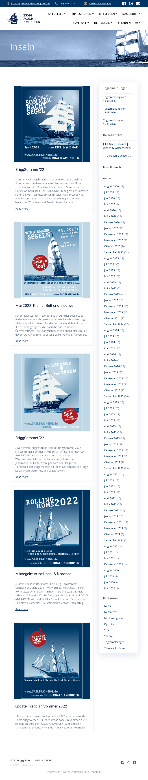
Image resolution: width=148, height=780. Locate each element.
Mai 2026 (109, 204)
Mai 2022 (109, 492)
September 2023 (113, 396)
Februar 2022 (112, 510)
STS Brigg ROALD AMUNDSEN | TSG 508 (30, 3)
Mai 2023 (109, 420)
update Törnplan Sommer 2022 (41, 706)
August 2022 (111, 474)
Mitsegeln (107, 14)
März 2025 (110, 288)
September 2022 (113, 468)
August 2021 (111, 546)
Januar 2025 (111, 300)
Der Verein (102, 22)
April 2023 (110, 426)
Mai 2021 (109, 558)
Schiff (107, 630)
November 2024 (113, 312)
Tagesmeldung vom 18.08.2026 (114, 99)
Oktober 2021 (112, 534)
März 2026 (110, 216)
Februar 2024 (112, 366)
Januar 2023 (111, 444)
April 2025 (110, 282)
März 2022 (110, 504)
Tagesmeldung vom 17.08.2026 (114, 110)
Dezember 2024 (113, 306)
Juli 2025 (109, 264)
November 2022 (113, 456)
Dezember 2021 (113, 522)
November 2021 (113, 528)
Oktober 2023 (112, 390)
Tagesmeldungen (114, 642)
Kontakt (80, 22)
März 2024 (110, 360)
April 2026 (110, 210)
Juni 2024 (109, 342)
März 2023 (110, 432)
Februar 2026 (112, 222)
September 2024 (113, 324)
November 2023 (113, 384)
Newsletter (110, 612)
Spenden (124, 22)
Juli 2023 (109, 408)
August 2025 (111, 258)
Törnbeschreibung (114, 648)
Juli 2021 (109, 552)
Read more (21, 208)
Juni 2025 (109, 270)
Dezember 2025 (113, 234)
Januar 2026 (111, 228)
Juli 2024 (109, 336)
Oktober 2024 (112, 318)
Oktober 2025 (112, 246)
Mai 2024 (109, 348)
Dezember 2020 (113, 564)
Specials (109, 636)
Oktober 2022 (112, 462)
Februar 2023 (112, 438)
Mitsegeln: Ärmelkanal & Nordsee (43, 574)
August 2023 (111, 402)
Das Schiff (130, 14)
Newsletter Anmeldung (100, 3)
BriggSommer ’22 (29, 169)
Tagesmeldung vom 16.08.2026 (114, 122)
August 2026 (111, 186)
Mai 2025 (109, 276)
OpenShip (109, 624)
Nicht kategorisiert (115, 618)
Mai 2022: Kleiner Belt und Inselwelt (45, 305)
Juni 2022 (109, 486)
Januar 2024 (111, 372)
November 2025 (113, 240)
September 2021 (113, 540)
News (107, 606)
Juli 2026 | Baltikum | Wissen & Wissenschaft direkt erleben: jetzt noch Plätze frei (117, 146)
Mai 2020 (109, 588)
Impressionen (81, 14)
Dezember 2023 (113, 378)
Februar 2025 (112, 294)
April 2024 (110, 354)
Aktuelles (55, 14)
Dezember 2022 (113, 450)
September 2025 (113, 252)
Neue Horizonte (112, 167)
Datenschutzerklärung (76, 771)
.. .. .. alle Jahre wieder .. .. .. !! (118, 157)
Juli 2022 (109, 480)
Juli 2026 (109, 192)
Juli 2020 (109, 576)
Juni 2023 (109, 414)
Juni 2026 (109, 198)
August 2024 (111, 330)
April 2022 (110, 498)
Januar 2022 (111, 516)
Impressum (53, 771)
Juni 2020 (109, 582)
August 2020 (111, 570)
